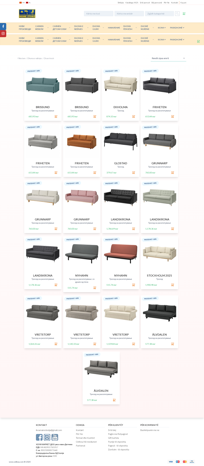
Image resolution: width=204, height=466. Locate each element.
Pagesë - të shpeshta (118, 445)
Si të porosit (145, 2)
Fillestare (22, 58)
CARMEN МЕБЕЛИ (39, 27)
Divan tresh (49, 58)
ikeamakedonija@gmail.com (49, 430)
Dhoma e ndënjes (78, 27)
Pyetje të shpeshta (117, 441)
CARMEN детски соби (59, 27)
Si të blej (112, 430)
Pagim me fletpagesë (118, 434)
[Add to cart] (56, 116)
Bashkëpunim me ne (149, 430)
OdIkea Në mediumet (86, 441)
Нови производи (25, 27)
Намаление (114, 27)
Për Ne (166, 2)
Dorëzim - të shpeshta (118, 449)
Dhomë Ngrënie (145, 27)
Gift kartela (113, 437)
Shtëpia (121, 2)
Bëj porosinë (157, 2)
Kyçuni (183, 2)
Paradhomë (176, 27)
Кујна (161, 27)
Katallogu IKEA (131, 2)
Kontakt (174, 2)
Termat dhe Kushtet (85, 437)
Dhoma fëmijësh (127, 27)
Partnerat (80, 445)
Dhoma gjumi (96, 27)
